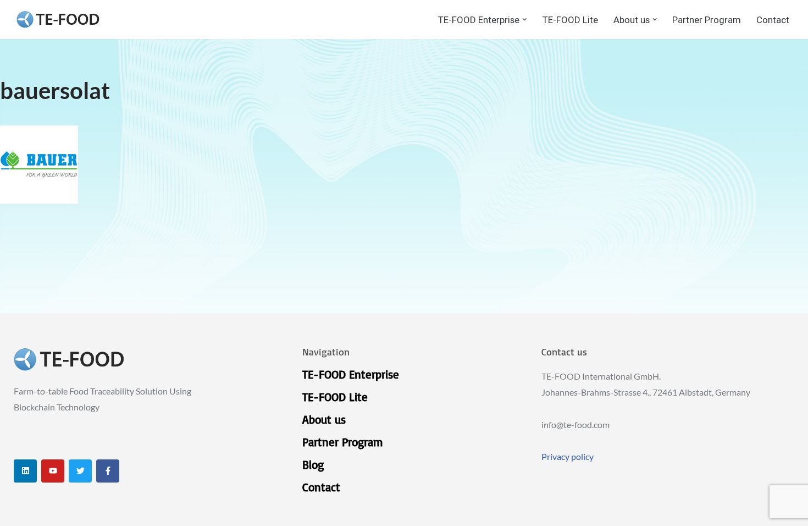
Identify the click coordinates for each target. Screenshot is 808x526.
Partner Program (706, 19)
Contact (772, 19)
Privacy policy (567, 456)
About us (324, 419)
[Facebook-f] (107, 471)
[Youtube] (52, 471)
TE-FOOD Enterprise (350, 374)
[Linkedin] (25, 471)
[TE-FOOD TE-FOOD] (57, 19)
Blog (313, 464)
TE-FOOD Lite (570, 19)
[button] (524, 19)
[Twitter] (80, 471)
